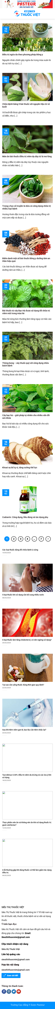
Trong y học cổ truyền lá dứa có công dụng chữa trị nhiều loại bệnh (26, 207)
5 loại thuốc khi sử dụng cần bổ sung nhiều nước (23, 595)
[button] (4, 13)
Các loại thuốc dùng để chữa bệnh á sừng (20, 550)
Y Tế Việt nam (43, 912)
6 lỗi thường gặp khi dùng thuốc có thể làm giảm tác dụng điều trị (26, 871)
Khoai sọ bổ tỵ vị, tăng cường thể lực (19, 467)
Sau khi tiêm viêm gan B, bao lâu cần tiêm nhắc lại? (24, 730)
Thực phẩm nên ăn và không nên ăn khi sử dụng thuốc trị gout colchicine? (26, 823)
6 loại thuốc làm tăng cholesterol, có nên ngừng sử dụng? (26, 640)
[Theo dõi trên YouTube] (18, 991)
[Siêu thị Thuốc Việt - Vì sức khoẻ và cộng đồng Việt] (27, 13)
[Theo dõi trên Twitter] (14, 991)
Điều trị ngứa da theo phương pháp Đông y (22, 54)
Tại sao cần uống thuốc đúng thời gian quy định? (23, 685)
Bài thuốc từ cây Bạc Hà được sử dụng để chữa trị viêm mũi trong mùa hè (26, 312)
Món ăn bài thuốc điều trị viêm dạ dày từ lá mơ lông (27, 156)
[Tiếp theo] (48, 538)
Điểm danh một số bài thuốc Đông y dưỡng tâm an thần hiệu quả (26, 259)
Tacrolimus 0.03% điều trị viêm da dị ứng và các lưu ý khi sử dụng (26, 776)
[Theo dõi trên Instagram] (9, 991)
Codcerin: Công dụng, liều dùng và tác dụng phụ (25, 517)
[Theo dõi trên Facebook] (4, 991)
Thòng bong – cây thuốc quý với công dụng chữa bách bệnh (25, 364)
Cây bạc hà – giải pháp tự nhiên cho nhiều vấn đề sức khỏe (26, 416)
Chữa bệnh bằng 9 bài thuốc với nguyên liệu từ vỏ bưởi (26, 105)
